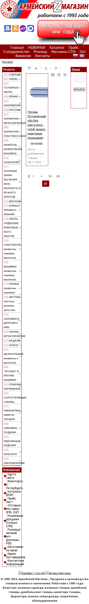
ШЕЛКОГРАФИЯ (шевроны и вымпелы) (12, 356)
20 (57, 176)
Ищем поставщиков (15, 555)
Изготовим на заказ (14, 548)
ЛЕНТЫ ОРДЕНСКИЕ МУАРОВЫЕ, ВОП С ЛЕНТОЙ (11, 227)
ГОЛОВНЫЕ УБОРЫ (11, 87)
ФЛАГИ (11, 345)
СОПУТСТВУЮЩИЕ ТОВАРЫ (12, 397)
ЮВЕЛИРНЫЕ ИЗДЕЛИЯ (12, 441)
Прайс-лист (11, 500)
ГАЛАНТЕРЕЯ (12, 160)
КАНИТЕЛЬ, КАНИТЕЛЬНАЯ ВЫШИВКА (12, 147)
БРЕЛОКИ (12, 201)
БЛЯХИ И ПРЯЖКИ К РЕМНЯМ (12, 210)
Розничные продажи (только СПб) (14, 521)
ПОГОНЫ (12, 109)
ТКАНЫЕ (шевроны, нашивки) (11, 288)
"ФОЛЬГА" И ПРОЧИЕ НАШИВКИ (11, 373)
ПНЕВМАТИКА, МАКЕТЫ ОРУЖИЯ (12, 413)
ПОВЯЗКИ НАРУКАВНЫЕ (12, 386)
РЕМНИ (11, 96)
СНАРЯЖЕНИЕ (12, 103)
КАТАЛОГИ (10, 451)
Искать (79, 89)
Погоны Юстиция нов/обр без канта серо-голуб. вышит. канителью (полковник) (37, 124)
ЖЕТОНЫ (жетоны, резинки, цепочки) (12, 303)
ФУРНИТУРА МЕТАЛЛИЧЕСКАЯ (12, 118)
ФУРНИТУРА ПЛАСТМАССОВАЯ (12, 131)
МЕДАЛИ (12, 340)
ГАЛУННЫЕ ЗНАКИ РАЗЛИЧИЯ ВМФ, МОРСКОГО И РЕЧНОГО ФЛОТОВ (12, 181)
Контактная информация (15, 562)
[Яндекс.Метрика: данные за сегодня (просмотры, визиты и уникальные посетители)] (58, 573)
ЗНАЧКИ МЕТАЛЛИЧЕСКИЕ (12, 333)
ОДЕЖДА (12, 74)
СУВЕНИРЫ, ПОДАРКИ (11, 428)
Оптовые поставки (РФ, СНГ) (13, 509)
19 (49, 176)
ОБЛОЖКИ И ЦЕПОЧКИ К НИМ (11, 321)
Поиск (76, 69)
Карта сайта (11, 476)
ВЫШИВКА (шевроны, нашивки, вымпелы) (10, 271)
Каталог (7, 61)
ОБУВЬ (10, 78)
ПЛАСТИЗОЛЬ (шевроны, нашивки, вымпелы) (12, 249)
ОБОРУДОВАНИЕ (12, 460)
